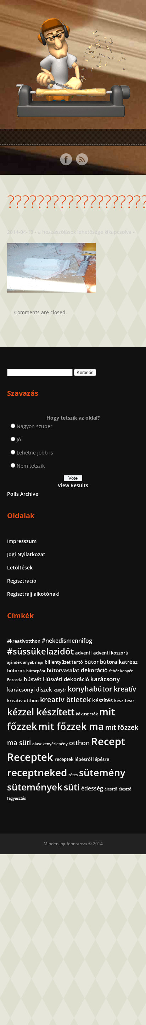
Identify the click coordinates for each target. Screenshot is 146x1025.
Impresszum (21, 541)
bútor (91, 661)
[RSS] (81, 159)
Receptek (30, 757)
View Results (73, 485)
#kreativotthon (23, 641)
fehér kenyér (121, 670)
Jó (19, 439)
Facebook (66, 159)
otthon (79, 742)
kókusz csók (87, 713)
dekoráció (94, 670)
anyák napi (33, 662)
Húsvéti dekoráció (66, 679)
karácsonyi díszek (29, 689)
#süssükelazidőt (40, 651)
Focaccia (14, 679)
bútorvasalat (63, 670)
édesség (92, 788)
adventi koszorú (110, 653)
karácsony (105, 679)
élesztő (111, 789)
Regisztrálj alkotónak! (33, 593)
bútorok (16, 670)
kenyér (60, 690)
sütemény (102, 772)
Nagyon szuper (34, 426)
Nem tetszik (31, 465)
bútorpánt (35, 670)
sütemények (34, 786)
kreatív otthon (23, 700)
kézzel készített (40, 711)
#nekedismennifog (67, 641)
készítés (102, 700)
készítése (124, 700)
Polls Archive (22, 493)
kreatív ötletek (65, 699)
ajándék (14, 662)
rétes (73, 774)
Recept (108, 741)
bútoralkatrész (118, 661)
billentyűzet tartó (64, 662)
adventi (83, 653)
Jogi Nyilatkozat (26, 554)
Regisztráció (21, 580)
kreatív (125, 689)
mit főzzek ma (71, 726)
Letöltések (20, 567)
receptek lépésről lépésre (82, 759)
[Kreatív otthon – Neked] (73, 113)
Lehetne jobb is (35, 452)
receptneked (37, 772)
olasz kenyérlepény (50, 743)
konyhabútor (90, 689)
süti (72, 787)
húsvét (32, 679)
